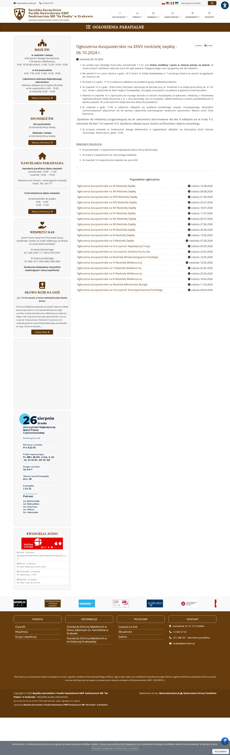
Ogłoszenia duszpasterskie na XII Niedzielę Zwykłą (106, 229)
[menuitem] (120, 14)
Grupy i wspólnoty (26, 636)
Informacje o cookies (127, 748)
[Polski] (163, 2)
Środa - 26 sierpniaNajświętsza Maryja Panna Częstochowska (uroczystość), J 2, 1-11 (42, 555)
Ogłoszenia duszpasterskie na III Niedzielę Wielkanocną (109, 279)
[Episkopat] (167, 603)
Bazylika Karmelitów (53, 14)
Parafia (137, 17)
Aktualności (119, 17)
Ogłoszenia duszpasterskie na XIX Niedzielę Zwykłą (106, 191)
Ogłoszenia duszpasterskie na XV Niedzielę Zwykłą (106, 213)
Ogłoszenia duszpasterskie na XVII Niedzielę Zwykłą (107, 202)
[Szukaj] (212, 3)
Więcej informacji (41, 97)
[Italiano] (172, 2)
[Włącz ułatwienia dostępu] (224, 5)
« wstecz (198, 45)
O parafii (20, 626)
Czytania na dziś (127, 626)
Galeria (122, 636)
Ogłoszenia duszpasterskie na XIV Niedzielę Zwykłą (106, 218)
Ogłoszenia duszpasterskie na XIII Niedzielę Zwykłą (106, 224)
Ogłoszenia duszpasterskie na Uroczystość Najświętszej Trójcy (113, 246)
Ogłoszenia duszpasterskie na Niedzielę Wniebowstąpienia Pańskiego (117, 257)
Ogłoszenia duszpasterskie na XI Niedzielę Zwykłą (106, 235)
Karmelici (152, 17)
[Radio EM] (99, 603)
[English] (168, 2)
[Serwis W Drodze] (133, 603)
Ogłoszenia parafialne (118, 27)
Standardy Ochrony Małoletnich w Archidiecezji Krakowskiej (87, 640)
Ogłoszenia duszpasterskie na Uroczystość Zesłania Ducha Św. (113, 251)
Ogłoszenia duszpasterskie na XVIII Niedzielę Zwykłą (107, 197)
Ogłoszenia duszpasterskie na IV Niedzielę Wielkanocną (109, 273)
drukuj (209, 45)
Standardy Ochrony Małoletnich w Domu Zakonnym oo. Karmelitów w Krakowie (87, 630)
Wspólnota (21, 631)
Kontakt (209, 17)
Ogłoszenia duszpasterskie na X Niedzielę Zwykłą (105, 240)
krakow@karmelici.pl (26, 3)
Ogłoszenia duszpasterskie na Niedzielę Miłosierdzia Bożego (112, 284)
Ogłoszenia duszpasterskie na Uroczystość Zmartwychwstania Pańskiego (120, 290)
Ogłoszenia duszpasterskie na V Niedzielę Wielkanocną (109, 268)
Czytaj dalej (41, 332)
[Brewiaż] (31, 603)
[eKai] (201, 603)
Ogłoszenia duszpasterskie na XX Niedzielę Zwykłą (106, 186)
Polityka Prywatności (103, 748)
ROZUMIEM (221, 751)
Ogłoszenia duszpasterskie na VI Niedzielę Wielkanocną (109, 262)
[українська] (176, 2)
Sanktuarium (171, 17)
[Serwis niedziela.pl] (65, 603)
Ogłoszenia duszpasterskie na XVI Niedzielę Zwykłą (106, 208)
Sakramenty (192, 17)
